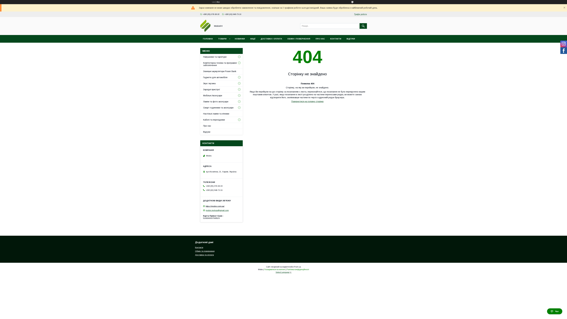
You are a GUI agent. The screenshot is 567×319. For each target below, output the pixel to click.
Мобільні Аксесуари (212, 95)
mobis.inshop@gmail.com (217, 210)
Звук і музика (209, 83)
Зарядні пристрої (211, 89)
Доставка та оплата (204, 255)
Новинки (240, 39)
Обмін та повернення (205, 251)
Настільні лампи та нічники (216, 114)
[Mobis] (205, 31)
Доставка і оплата (271, 39)
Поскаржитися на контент (274, 269)
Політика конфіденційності (298, 269)
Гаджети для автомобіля (215, 77)
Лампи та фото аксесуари (215, 101)
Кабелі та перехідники (214, 120)
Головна (208, 39)
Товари (222, 39)
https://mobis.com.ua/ (215, 206)
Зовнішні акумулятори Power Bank (219, 71)
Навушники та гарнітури (215, 57)
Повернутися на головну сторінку (307, 101)
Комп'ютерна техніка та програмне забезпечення (220, 64)
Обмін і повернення (298, 39)
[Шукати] (363, 26)
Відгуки (351, 39)
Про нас (320, 39)
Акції (252, 39)
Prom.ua (297, 267)
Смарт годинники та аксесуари (218, 107)
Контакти (335, 39)
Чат (557, 311)
